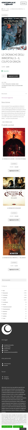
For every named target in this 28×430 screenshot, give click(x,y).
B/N (4, 290)
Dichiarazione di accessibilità (10, 352)
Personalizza (23, 428)
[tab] (14, 94)
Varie (4, 318)
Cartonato (5, 295)
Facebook (6, 377)
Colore (8, 9)
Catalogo (13, 83)
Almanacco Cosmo (7, 85)
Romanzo (5, 311)
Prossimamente (6, 309)
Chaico (13, 85)
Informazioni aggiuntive (7, 97)
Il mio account (7, 363)
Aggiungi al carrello (13, 76)
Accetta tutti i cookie (18, 426)
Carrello (6, 365)
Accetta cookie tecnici (7, 426)
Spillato (4, 316)
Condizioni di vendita (9, 345)
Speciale (5, 313)
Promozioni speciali (7, 306)
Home (4, 9)
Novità (4, 304)
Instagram (6, 378)
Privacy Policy (7, 347)
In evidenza (5, 302)
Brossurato (8, 83)
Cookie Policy (7, 348)
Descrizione (4, 93)
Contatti (6, 350)
